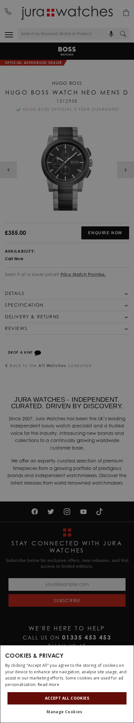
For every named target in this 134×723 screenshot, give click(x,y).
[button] (67, 712)
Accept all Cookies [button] (67, 698)
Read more (48, 684)
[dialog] (67, 684)
